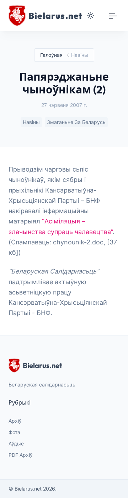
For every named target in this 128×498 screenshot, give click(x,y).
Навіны (31, 122)
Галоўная (51, 55)
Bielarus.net (42, 365)
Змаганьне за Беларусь (76, 122)
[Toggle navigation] (113, 16)
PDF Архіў (21, 455)
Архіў (15, 421)
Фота (14, 432)
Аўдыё (16, 443)
